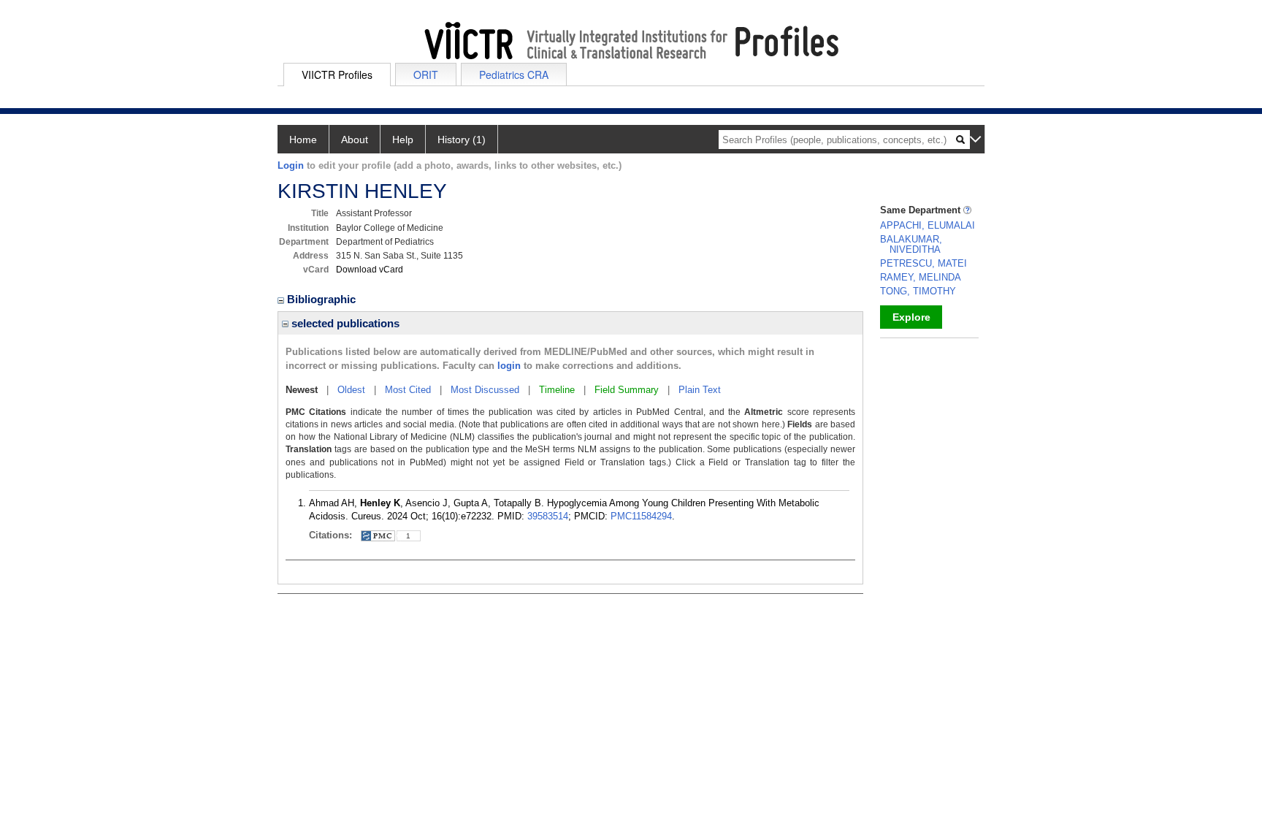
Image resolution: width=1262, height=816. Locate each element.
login (509, 365)
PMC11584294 (641, 516)
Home (303, 139)
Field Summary (626, 389)
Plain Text (699, 389)
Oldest (351, 389)
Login (291, 165)
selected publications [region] (343, 323)
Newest (302, 389)
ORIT (425, 74)
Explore (911, 317)
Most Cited (408, 389)
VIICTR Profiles (337, 74)
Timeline (557, 389)
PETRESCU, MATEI (923, 263)
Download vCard (369, 269)
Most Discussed (485, 389)
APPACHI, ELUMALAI (927, 225)
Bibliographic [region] (323, 299)
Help (402, 139)
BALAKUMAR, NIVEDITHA (911, 244)
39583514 (547, 516)
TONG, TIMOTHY (918, 291)
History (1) (461, 139)
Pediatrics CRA (513, 74)
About (354, 139)
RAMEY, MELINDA (920, 277)
